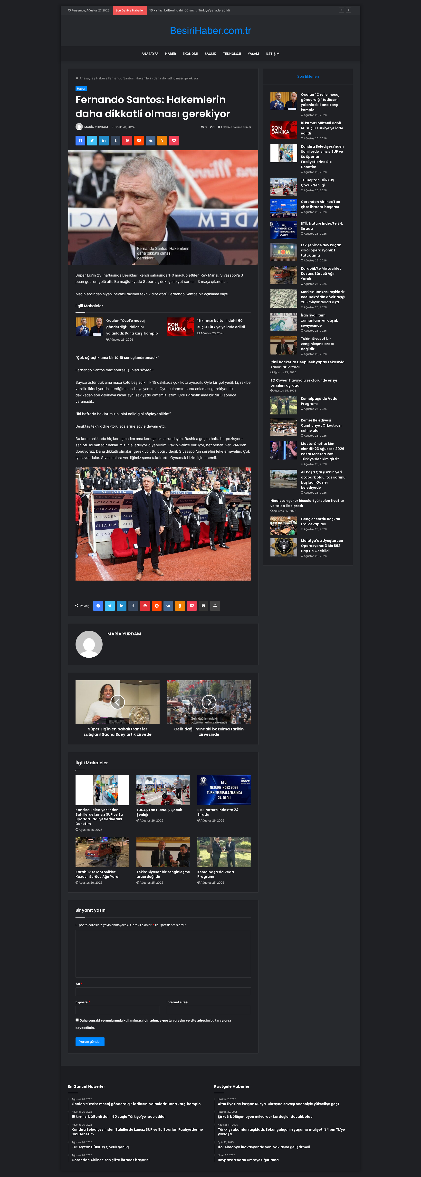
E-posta (83, 1002)
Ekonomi (190, 54)
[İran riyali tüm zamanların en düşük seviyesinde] (283, 322)
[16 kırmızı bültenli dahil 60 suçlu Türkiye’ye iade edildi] (180, 326)
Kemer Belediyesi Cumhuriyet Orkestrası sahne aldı (321, 425)
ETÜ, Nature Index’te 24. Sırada (218, 812)
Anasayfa (150, 54)
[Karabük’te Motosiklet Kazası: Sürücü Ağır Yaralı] (102, 852)
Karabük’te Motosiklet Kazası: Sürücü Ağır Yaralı (98, 874)
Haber (170, 54)
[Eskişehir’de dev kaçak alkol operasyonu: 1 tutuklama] (283, 252)
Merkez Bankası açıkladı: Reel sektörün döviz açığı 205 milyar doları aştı (323, 297)
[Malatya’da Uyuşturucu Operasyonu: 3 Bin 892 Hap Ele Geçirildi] (283, 547)
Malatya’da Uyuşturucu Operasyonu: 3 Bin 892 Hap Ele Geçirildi (322, 545)
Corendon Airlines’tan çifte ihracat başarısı (320, 204)
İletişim (272, 54)
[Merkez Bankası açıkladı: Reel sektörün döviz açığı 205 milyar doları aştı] (283, 298)
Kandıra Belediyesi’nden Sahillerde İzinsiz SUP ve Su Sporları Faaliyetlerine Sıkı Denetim (215, 10)
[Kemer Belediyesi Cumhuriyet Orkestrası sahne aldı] (283, 427)
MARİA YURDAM (96, 127)
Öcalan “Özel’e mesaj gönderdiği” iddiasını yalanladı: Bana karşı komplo (132, 327)
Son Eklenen (308, 76)
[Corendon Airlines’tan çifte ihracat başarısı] (283, 208)
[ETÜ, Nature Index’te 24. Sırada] (224, 790)
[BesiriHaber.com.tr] (210, 31)
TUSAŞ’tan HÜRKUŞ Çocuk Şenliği (159, 812)
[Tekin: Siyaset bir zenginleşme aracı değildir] (163, 852)
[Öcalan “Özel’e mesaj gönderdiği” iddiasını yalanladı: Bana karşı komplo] (89, 326)
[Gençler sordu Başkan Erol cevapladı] (283, 526)
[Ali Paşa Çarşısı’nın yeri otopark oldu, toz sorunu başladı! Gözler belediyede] (283, 479)
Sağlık (210, 54)
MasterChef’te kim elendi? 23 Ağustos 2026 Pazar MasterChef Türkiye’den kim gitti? (322, 451)
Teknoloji (232, 54)
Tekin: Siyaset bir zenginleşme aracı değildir (163, 874)
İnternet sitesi (177, 1002)
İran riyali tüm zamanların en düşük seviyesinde (319, 320)
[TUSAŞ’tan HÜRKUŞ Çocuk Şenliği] (163, 790)
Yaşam (253, 54)
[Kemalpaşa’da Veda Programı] (224, 852)
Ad (79, 984)
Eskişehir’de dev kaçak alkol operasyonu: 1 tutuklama (321, 250)
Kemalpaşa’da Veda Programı (215, 874)
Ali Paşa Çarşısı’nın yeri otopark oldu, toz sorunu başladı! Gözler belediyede (323, 480)
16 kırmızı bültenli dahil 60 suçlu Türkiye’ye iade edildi (322, 128)
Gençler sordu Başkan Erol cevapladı (320, 521)
